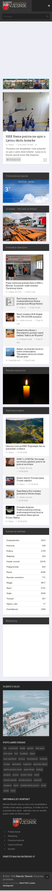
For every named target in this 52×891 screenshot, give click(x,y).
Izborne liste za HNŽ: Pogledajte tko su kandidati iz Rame (25, 448)
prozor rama (26, 775)
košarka (43, 759)
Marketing (12, 836)
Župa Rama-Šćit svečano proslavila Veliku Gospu (29, 492)
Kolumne (25, 546)
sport (16, 786)
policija (39, 770)
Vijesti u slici (25, 604)
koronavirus (32, 759)
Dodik (22, 749)
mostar (7, 765)
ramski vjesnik (10, 780)
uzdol (6, 791)
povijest (7, 775)
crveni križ (13, 749)
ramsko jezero (25, 780)
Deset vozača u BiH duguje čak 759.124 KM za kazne (29, 316)
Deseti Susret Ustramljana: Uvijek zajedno (30, 479)
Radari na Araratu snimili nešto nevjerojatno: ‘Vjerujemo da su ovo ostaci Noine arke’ (30, 353)
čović (13, 791)
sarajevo (7, 786)
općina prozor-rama (13, 770)
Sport (25, 588)
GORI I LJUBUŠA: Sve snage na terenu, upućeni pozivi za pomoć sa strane (31, 462)
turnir (43, 786)
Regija (25, 583)
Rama (11, 145)
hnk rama (8, 754)
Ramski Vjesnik (24, 876)
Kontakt (11, 849)
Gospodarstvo (25, 541)
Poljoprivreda (25, 339)
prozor (16, 775)
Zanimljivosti (15, 361)
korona (21, 759)
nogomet (27, 765)
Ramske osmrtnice (25, 578)
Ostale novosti (15, 292)
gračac (30, 749)
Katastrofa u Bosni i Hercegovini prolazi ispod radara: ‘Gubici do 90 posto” (30, 333)
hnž (16, 754)
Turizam (25, 599)
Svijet (25, 594)
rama (36, 775)
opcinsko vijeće (40, 765)
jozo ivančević (10, 759)
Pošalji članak (14, 832)
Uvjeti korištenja (15, 845)
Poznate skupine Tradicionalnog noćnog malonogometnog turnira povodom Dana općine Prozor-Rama (24, 513)
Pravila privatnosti (16, 841)
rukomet (37, 780)
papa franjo (29, 770)
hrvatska (24, 754)
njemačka (16, 765)
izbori (32, 754)
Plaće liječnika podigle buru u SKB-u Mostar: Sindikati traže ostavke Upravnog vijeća (24, 286)
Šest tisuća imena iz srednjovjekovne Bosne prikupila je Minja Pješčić (30, 302)
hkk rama (40, 749)
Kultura (22, 308)
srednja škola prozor (29, 786)
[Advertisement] (26, 51)
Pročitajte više (14, 160)
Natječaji (25, 557)
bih (5, 749)
